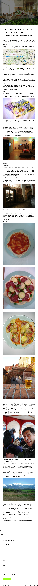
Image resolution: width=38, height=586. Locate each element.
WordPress (36, 585)
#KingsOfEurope (29, 471)
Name (4, 560)
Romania (13, 528)
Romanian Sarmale (12, 213)
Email (4, 565)
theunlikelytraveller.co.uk (5, 585)
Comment (5, 549)
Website (4, 570)
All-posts (10, 528)
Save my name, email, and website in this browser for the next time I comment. (17, 575)
